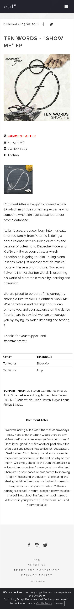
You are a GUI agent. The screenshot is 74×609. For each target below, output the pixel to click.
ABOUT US (37, 565)
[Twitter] (51, 24)
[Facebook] (44, 24)
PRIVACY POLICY (37, 575)
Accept (59, 603)
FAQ (37, 560)
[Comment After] (18, 179)
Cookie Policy (44, 603)
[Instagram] (37, 545)
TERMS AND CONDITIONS (37, 570)
